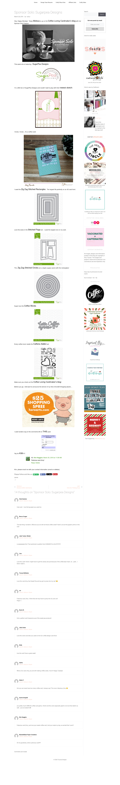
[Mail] (92, 222)
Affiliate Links (72, 2)
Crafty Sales (82, 2)
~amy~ (98, 118)
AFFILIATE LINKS (97, 137)
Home (35, 2)
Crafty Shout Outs (60, 2)
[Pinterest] (97, 222)
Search (86, 11)
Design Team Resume (46, 2)
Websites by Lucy (100, 438)
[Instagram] (94, 222)
